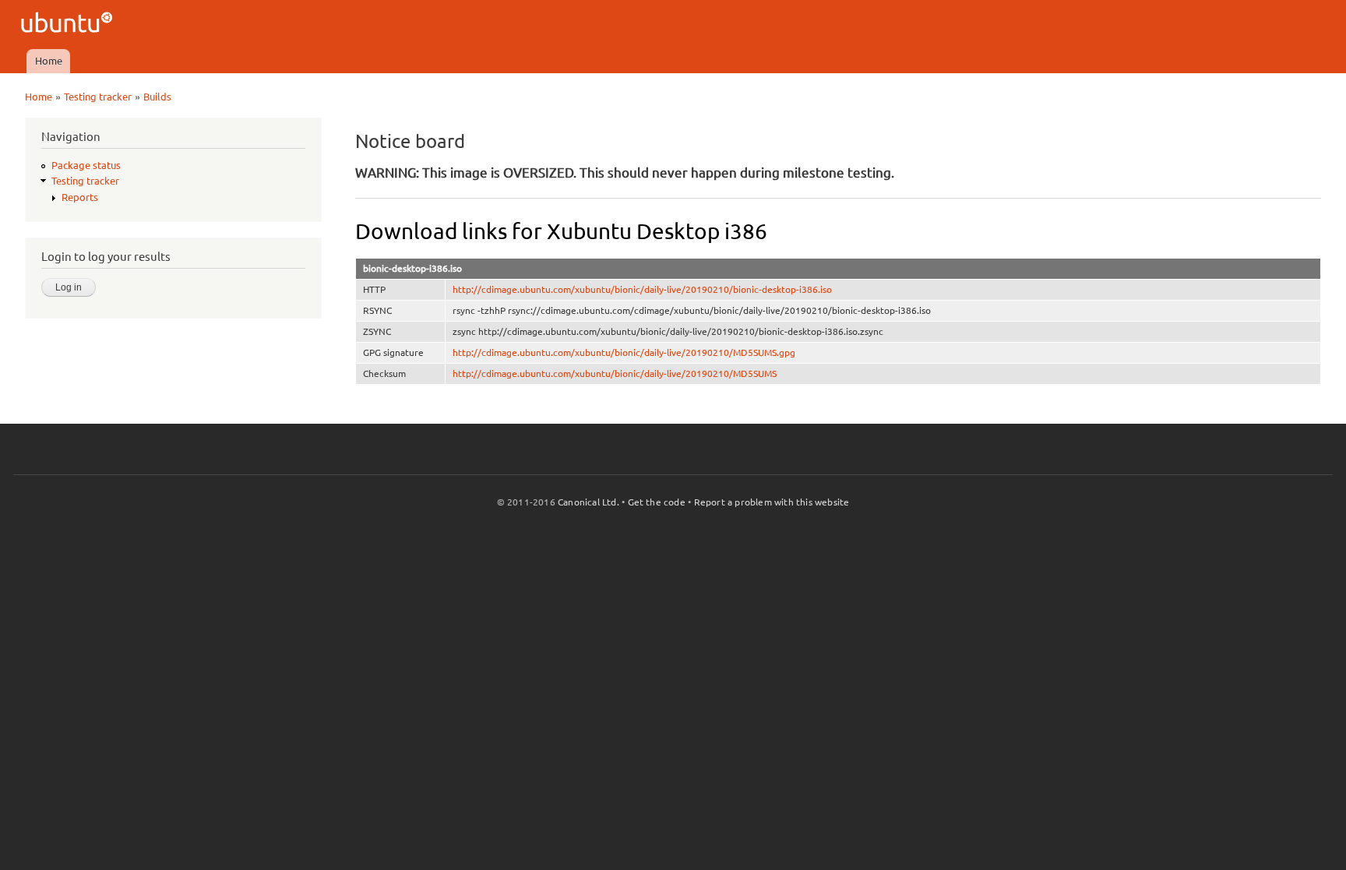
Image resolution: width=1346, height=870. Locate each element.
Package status (86, 165)
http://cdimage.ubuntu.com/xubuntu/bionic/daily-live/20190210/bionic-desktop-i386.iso (642, 289)
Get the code (656, 502)
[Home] (69, 24)
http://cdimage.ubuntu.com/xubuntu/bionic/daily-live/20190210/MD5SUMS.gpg (624, 352)
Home (48, 60)
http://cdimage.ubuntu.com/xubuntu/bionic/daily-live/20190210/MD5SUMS (615, 373)
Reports (80, 197)
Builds (157, 96)
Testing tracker (98, 96)
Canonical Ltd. (588, 502)
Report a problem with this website (772, 502)
